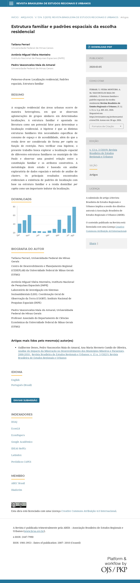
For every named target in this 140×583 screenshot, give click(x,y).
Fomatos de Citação (103, 126)
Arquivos (27, 17)
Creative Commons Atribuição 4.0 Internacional (88, 511)
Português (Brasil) (21, 385)
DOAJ (14, 421)
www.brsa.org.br (34, 531)
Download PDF (101, 47)
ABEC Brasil (18, 483)
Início (15, 17)
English (15, 380)
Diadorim (16, 489)
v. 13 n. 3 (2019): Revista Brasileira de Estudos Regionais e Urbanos (76, 17)
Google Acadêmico (21, 441)
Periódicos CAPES (21, 461)
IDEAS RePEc (18, 448)
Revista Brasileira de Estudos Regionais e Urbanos (53, 3)
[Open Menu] (11, 3)
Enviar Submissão (25, 400)
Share (92, 243)
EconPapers (18, 435)
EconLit (15, 428)
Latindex (16, 455)
